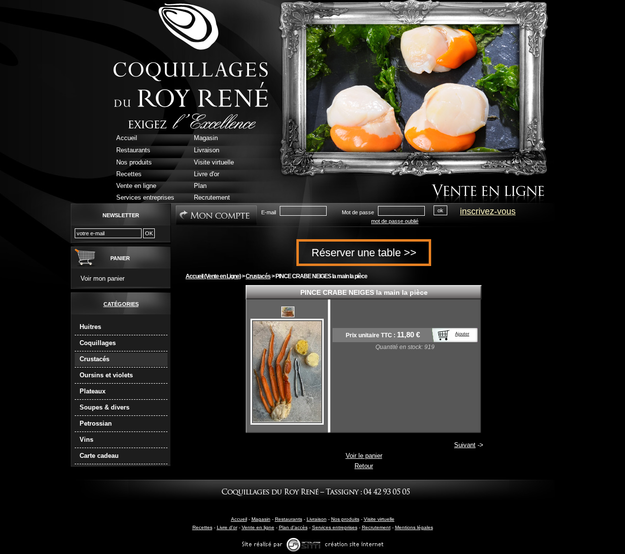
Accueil (239, 519)
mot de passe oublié (394, 221)
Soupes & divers (104, 407)
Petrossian (96, 423)
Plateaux (92, 391)
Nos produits (345, 519)
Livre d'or (227, 527)
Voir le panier (364, 455)
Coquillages (98, 343)
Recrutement (376, 527)
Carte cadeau (99, 455)
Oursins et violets (106, 375)
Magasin (261, 519)
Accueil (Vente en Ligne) (213, 276)
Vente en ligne (258, 527)
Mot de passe (358, 212)
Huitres (90, 326)
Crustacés (94, 359)
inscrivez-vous (488, 211)
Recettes (202, 527)
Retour (363, 466)
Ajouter (462, 333)
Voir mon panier (103, 278)
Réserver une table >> (364, 252)
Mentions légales (414, 527)
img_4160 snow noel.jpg (287, 312)
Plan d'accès (293, 527)
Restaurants (288, 519)
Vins (86, 439)
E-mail (268, 212)
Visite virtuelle (379, 519)
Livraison (317, 519)
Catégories (121, 304)
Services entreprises (334, 527)
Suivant (465, 445)
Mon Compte (216, 215)
